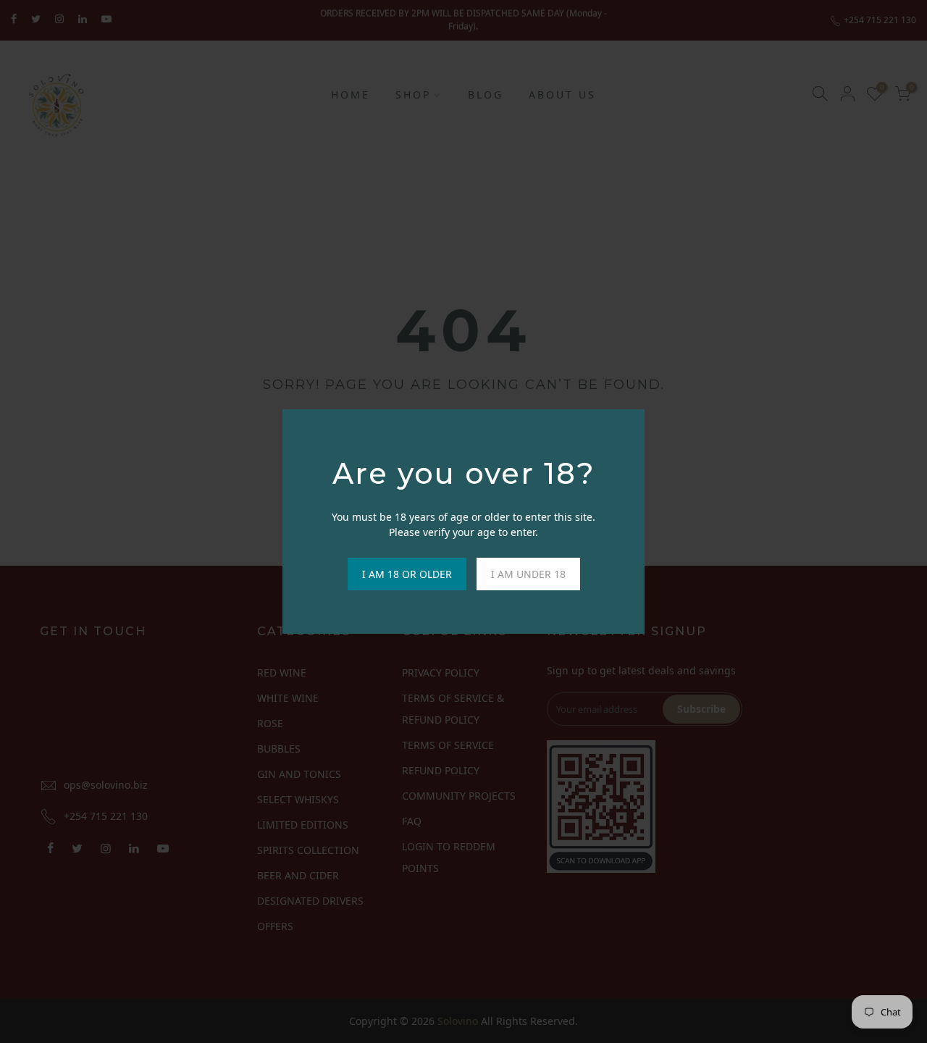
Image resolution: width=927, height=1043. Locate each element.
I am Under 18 (528, 574)
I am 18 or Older (407, 574)
